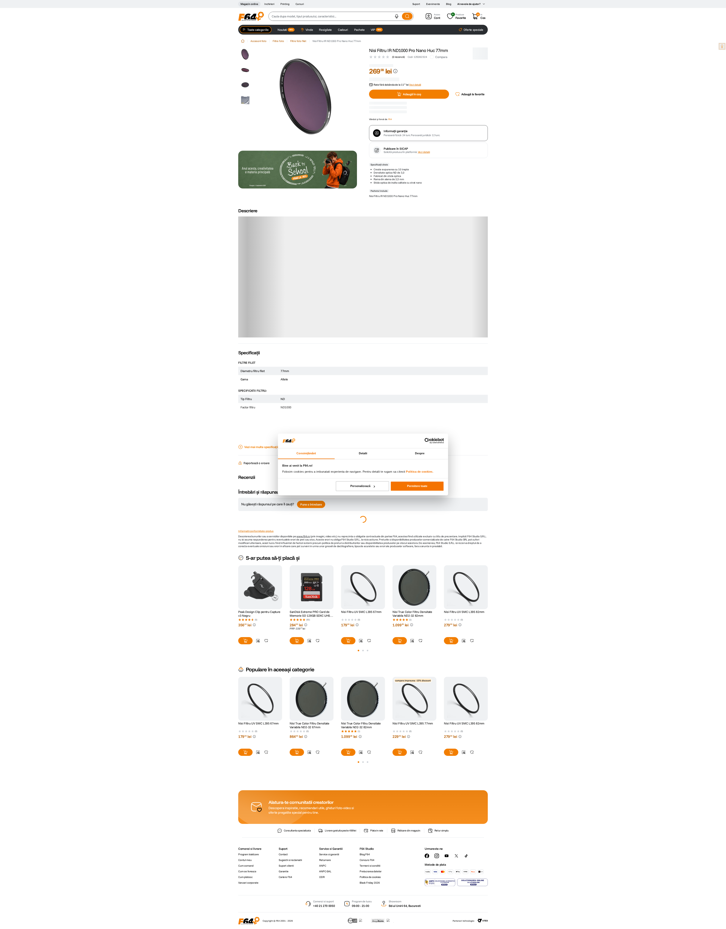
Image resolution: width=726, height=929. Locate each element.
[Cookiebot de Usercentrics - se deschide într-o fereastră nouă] (427, 441)
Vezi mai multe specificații (261, 390)
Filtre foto (278, 41)
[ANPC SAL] (440, 882)
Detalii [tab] (363, 453)
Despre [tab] (420, 453)
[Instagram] (436, 856)
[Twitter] (456, 856)
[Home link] (242, 41)
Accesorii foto (258, 41)
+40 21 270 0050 (324, 906)
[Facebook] (427, 856)
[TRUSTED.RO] (352, 921)
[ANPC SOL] (472, 882)
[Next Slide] (487, 530)
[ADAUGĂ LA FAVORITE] (266, 584)
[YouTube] (446, 856)
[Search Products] (407, 16)
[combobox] (340, 16)
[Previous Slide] (238, 530)
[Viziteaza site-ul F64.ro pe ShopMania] (378, 921)
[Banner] (297, 169)
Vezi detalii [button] (415, 80)
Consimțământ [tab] (306, 453)
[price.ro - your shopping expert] (364, 921)
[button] (396, 16)
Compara (441, 57)
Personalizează (360, 486)
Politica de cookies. (419, 471)
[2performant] (392, 921)
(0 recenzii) (398, 57)
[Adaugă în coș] (245, 584)
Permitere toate (417, 486)
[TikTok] (466, 856)
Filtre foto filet (298, 41)
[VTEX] (483, 921)
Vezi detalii (424, 194)
